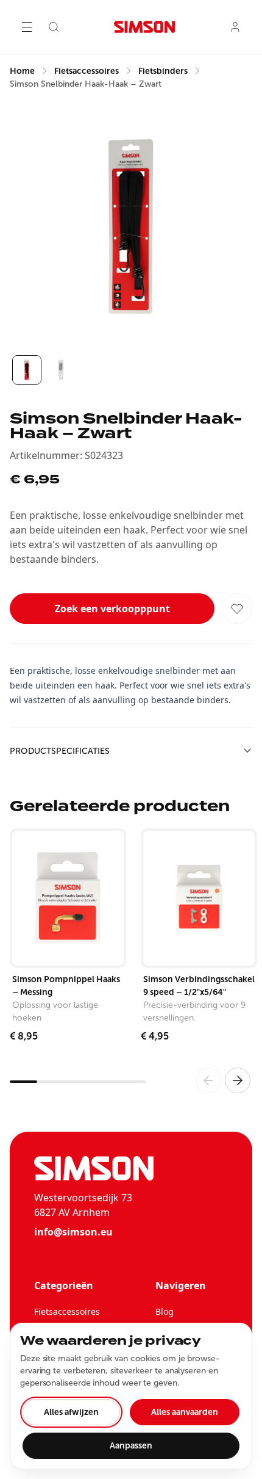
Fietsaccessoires (67, 1311)
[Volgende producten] (237, 1080)
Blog (164, 1311)
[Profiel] (235, 27)
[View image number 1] (26, 370)
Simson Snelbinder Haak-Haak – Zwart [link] (85, 84)
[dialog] (131, 1396)
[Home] (144, 27)
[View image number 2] (61, 370)
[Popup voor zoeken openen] (53, 27)
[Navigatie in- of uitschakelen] (27, 27)
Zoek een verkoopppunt (112, 608)
